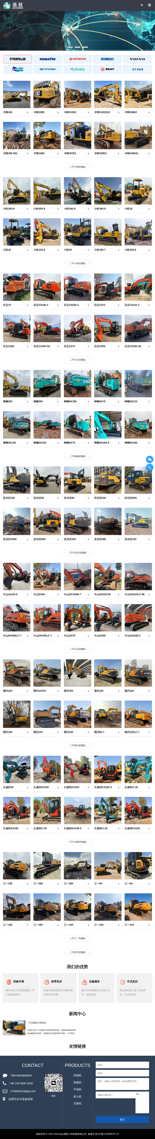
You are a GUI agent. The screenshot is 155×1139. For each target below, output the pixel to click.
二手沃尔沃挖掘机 (77, 552)
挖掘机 (77, 1075)
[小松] (47, 59)
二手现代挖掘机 (78, 745)
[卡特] (17, 59)
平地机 (77, 1089)
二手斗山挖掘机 (78, 649)
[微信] (149, 459)
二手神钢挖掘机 (78, 456)
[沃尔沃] (137, 59)
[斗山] (17, 69)
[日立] (77, 59)
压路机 (77, 1103)
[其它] (137, 69)
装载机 (77, 1082)
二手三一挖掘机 (78, 938)
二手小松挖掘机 (78, 263)
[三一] (107, 69)
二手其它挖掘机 (78, 952)
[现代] (47, 69)
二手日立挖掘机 (78, 359)
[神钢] (107, 59)
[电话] (149, 467)
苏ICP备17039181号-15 (107, 1134)
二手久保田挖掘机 (77, 842)
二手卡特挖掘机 (78, 167)
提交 (122, 1119)
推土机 (77, 1096)
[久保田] (77, 69)
